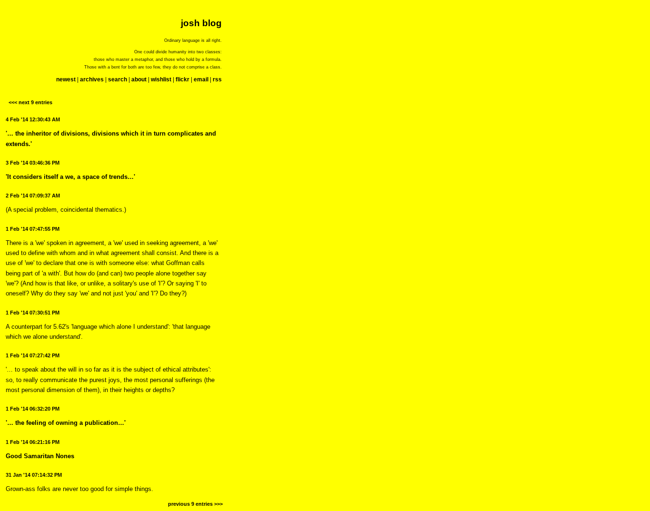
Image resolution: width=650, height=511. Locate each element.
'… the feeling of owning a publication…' (66, 422)
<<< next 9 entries (30, 102)
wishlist (161, 79)
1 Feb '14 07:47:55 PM (32, 229)
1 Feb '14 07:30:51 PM (32, 312)
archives (92, 79)
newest (66, 79)
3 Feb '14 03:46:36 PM (32, 163)
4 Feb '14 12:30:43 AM (33, 119)
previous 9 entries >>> (195, 504)
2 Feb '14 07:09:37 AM (33, 195)
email (201, 79)
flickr (182, 79)
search (117, 79)
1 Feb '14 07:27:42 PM (32, 355)
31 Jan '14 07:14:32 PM (34, 475)
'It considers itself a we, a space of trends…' (70, 176)
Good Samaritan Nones (40, 456)
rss (217, 79)
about (139, 79)
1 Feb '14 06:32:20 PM (32, 409)
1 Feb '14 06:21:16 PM (32, 442)
